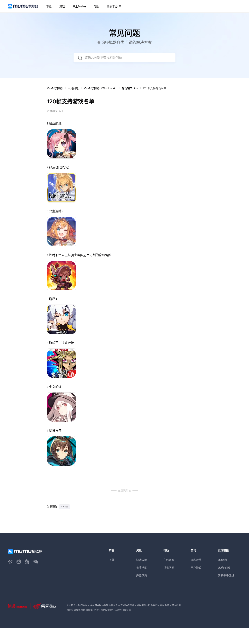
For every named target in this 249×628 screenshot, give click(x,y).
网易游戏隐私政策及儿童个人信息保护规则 (112, 605)
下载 (111, 559)
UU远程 (222, 559)
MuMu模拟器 (55, 88)
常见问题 (73, 88)
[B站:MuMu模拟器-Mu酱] (18, 561)
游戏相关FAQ (130, 88)
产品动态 (141, 575)
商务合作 (164, 605)
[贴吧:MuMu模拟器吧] (27, 561)
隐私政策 (196, 559)
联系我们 (153, 605)
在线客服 (168, 559)
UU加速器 (224, 567)
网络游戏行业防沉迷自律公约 (116, 609)
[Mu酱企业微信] (35, 561)
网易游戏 (141, 605)
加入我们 (176, 605)
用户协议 (196, 567)
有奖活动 (141, 567)
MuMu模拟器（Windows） (100, 88)
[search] (80, 57)
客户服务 (83, 605)
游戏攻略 (141, 559)
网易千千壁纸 (226, 575)
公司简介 (71, 605)
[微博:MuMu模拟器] (10, 561)
